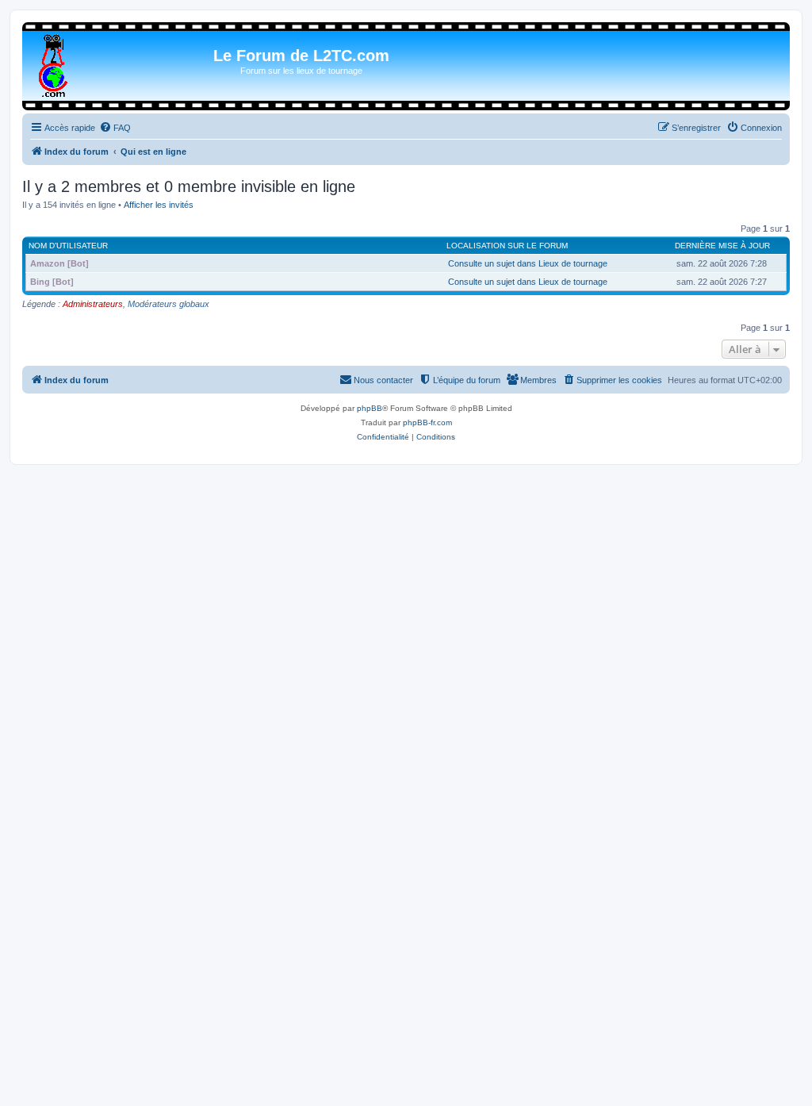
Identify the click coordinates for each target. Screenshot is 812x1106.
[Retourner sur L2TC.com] (54, 62)
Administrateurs (93, 304)
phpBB (369, 408)
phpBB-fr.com (427, 422)
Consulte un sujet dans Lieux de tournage (527, 263)
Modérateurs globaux (168, 304)
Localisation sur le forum (507, 245)
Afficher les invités (158, 204)
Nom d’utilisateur (68, 245)
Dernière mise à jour (722, 245)
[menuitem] (115, 127)
